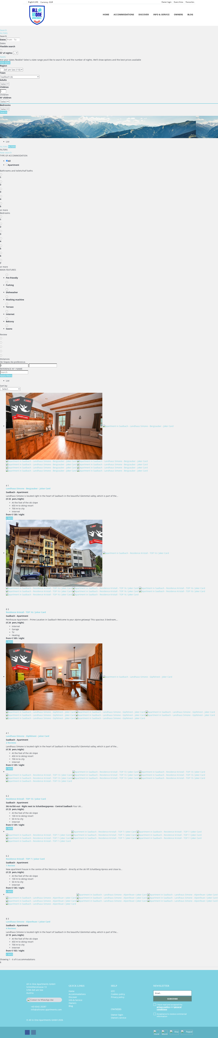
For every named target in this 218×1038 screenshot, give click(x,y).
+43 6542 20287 (38, 1006)
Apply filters (6, 375)
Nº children (5, 97)
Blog (190, 14)
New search (6, 152)
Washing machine (15, 299)
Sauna (9, 328)
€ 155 (14, 950)
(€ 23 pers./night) (15, 809)
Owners (178, 14)
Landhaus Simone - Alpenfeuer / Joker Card (28, 921)
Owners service (118, 1017)
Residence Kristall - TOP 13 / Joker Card (26, 798)
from (8, 514)
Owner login (166, 2)
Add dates (5, 62)
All (9, 160)
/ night (20, 514)
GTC (113, 991)
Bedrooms (5, 105)
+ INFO (9, 518)
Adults (3, 80)
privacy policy (163, 1007)
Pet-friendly (12, 277)
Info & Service (161, 14)
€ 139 (14, 765)
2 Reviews (11, 742)
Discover (144, 14)
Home (106, 14)
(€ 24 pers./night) (15, 622)
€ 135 (14, 887)
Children (4, 87)
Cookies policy (118, 994)
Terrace (9, 306)
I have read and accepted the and (169, 1007)
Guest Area (178, 2)
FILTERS (4, 33)
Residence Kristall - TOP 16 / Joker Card (26, 612)
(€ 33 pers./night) (15, 498)
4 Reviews (11, 928)
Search (3, 30)
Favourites (190, 2)
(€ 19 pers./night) (15, 935)
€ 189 (14, 638)
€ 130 (14, 514)
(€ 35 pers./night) (15, 749)
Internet (10, 314)
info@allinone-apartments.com (46, 1009)
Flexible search (8, 46)
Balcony (10, 321)
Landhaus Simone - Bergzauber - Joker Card (28, 488)
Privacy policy (117, 997)
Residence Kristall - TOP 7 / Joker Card (25, 858)
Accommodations (124, 14)
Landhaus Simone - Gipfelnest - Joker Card (27, 736)
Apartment (13, 164)
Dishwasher (12, 292)
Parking (10, 285)
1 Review (10, 865)
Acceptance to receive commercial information (172, 1015)
